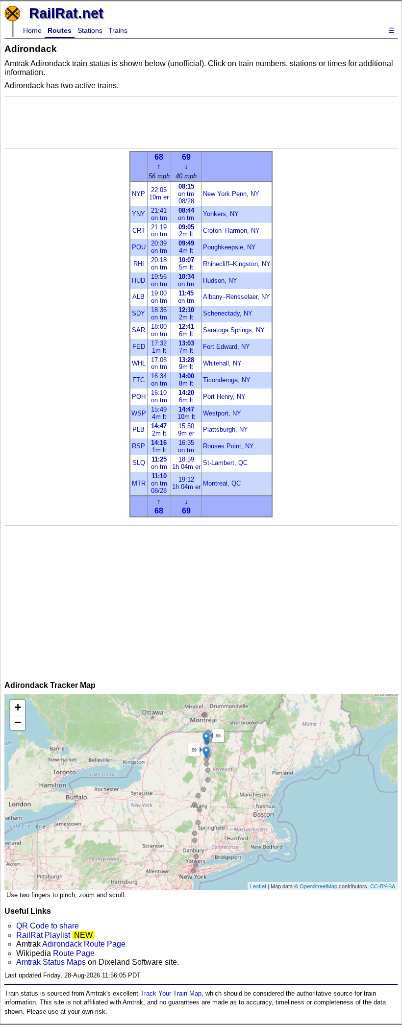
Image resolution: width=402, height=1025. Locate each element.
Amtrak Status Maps (51, 962)
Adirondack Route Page (84, 944)
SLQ (138, 462)
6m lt (186, 330)
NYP (138, 193)
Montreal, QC (222, 483)
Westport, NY (222, 413)
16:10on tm (159, 396)
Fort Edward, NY (226, 346)
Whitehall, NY (222, 363)
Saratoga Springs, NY (234, 330)
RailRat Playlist (43, 935)
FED (138, 346)
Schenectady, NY (227, 313)
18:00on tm (159, 330)
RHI (138, 264)
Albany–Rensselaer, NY (236, 296)
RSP (138, 446)
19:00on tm (159, 297)
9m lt (186, 363)
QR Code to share (47, 926)
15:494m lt (159, 413)
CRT (138, 230)
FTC (138, 380)
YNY (138, 214)
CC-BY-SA (382, 886)
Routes (60, 30)
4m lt (186, 247)
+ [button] (18, 707)
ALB (138, 296)
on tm (186, 214)
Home (32, 30)
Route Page (74, 953)
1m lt (159, 446)
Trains (117, 30)
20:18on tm (159, 263)
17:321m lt (159, 347)
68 (158, 157)
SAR (138, 330)
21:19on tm (159, 230)
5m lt (186, 263)
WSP (138, 413)
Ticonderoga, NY (227, 380)
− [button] (18, 722)
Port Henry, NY (224, 396)
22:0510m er (159, 193)
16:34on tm (159, 379)
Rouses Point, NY (228, 446)
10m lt (186, 413)
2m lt (186, 230)
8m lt (186, 379)
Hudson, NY (220, 280)
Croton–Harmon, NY (231, 230)
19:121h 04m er (186, 483)
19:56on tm (159, 280)
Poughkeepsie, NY (229, 247)
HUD (138, 280)
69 (186, 157)
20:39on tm (159, 247)
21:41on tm (159, 214)
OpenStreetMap (318, 886)
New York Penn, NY (231, 193)
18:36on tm (159, 313)
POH (139, 396)
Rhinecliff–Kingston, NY (237, 264)
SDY (138, 313)
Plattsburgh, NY (225, 429)
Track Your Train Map (170, 993)
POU (139, 247)
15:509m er (186, 429)
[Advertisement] (201, 122)
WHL (139, 363)
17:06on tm (159, 363)
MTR (139, 483)
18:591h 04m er (186, 463)
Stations (89, 30)
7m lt (186, 347)
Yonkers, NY (221, 214)
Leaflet (258, 886)
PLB (138, 429)
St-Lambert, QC (225, 462)
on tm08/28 (186, 194)
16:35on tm (186, 446)
